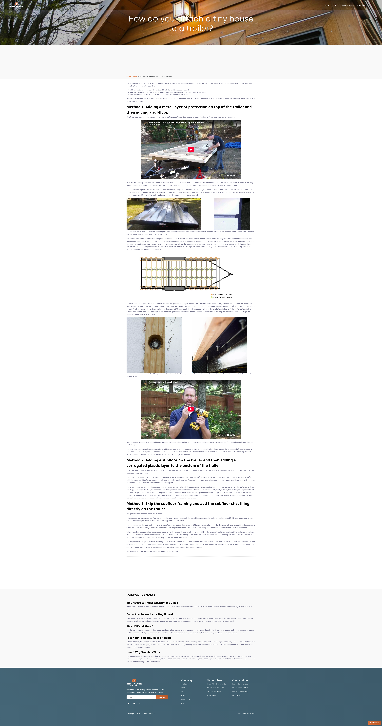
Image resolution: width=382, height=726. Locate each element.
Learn (135, 77)
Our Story (184, 684)
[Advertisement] (191, 61)
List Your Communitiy (240, 692)
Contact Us (185, 699)
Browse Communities (240, 688)
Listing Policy (211, 695)
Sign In (183, 703)
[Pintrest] (140, 703)
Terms (240, 713)
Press (183, 695)
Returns (246, 713)
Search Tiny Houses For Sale (217, 684)
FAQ (182, 692)
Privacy (252, 713)
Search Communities (240, 684)
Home (129, 77)
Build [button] (335, 5)
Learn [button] (326, 5)
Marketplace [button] (347, 5)
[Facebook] (129, 703)
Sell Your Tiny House (214, 692)
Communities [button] (363, 5)
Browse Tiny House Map (215, 688)
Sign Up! (162, 697)
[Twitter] (134, 703)
